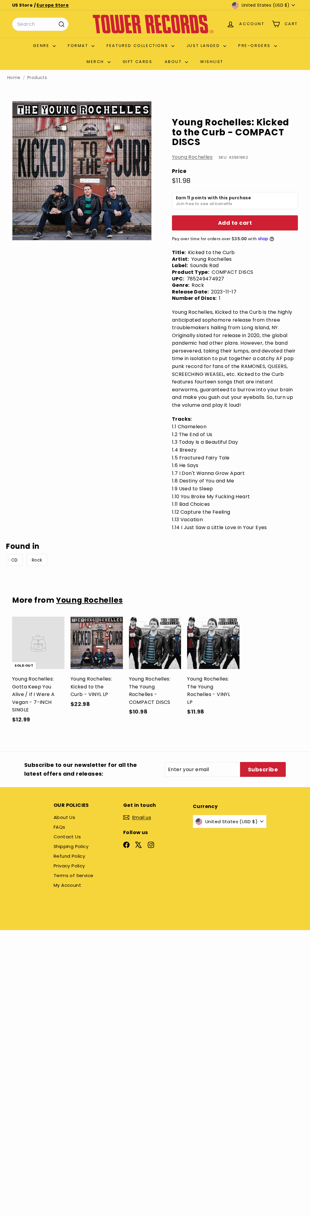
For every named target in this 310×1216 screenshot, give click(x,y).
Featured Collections (138, 45)
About (174, 62)
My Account (67, 885)
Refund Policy (69, 856)
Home (14, 78)
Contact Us (67, 836)
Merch (96, 62)
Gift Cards (138, 62)
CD (14, 560)
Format (79, 45)
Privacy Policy (69, 866)
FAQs (59, 827)
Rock (37, 560)
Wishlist (211, 62)
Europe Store (53, 5)
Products (37, 78)
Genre (42, 45)
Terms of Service (73, 875)
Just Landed (204, 45)
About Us (64, 817)
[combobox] (40, 24)
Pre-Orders (255, 45)
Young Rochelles (192, 157)
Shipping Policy (71, 846)
